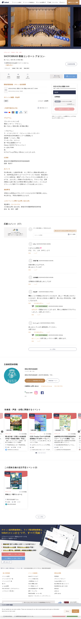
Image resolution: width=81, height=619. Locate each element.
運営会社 (56, 588)
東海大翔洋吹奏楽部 (31, 369)
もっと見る (52, 349)
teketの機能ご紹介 (33, 583)
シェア (35, 253)
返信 (29, 253)
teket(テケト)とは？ (33, 576)
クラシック (7, 52)
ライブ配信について (33, 586)
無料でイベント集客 (73, 2)
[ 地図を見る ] (9, 65)
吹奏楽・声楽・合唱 (16, 52)
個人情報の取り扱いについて (61, 583)
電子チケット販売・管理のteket (7, 568)
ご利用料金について (33, 581)
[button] (36, 452)
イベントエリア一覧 (7, 581)
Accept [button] (75, 611)
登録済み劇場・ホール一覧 (35, 593)
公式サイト (29, 393)
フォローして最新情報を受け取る (35, 380)
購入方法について (44, 107)
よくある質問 (5, 586)
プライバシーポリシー (59, 578)
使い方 (3, 583)
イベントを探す (6, 576)
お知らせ (56, 591)
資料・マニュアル (32, 591)
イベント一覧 (19, 568)
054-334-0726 (15, 204)
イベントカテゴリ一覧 (7, 578)
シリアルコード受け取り (8, 591)
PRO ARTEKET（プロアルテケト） (11, 588)
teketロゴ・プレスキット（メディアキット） (39, 596)
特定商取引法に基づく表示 (61, 586)
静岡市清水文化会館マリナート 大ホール (26, 616)
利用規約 (56, 576)
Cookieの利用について (60, 581)
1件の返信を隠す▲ (38, 303)
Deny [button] (67, 611)
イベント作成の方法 (33, 578)
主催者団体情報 (71, 64)
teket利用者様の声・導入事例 (35, 588)
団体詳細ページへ (52, 380)
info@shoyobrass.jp (46, 386)
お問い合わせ (57, 593)
